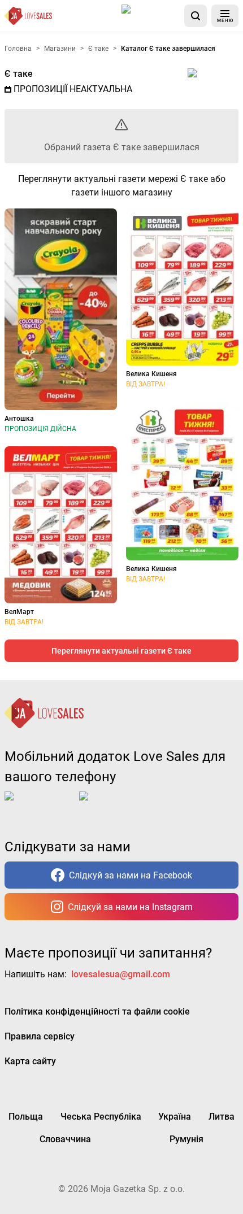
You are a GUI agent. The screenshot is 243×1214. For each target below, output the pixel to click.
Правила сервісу (40, 1036)
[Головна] (28, 16)
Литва (222, 1116)
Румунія (186, 1139)
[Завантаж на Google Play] (114, 805)
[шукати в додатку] (195, 16)
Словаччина (65, 1139)
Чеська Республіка (100, 1116)
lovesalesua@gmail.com (120, 974)
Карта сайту (30, 1061)
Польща (25, 1116)
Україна (174, 1116)
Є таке (19, 73)
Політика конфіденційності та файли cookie (97, 1011)
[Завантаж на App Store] (151, 16)
